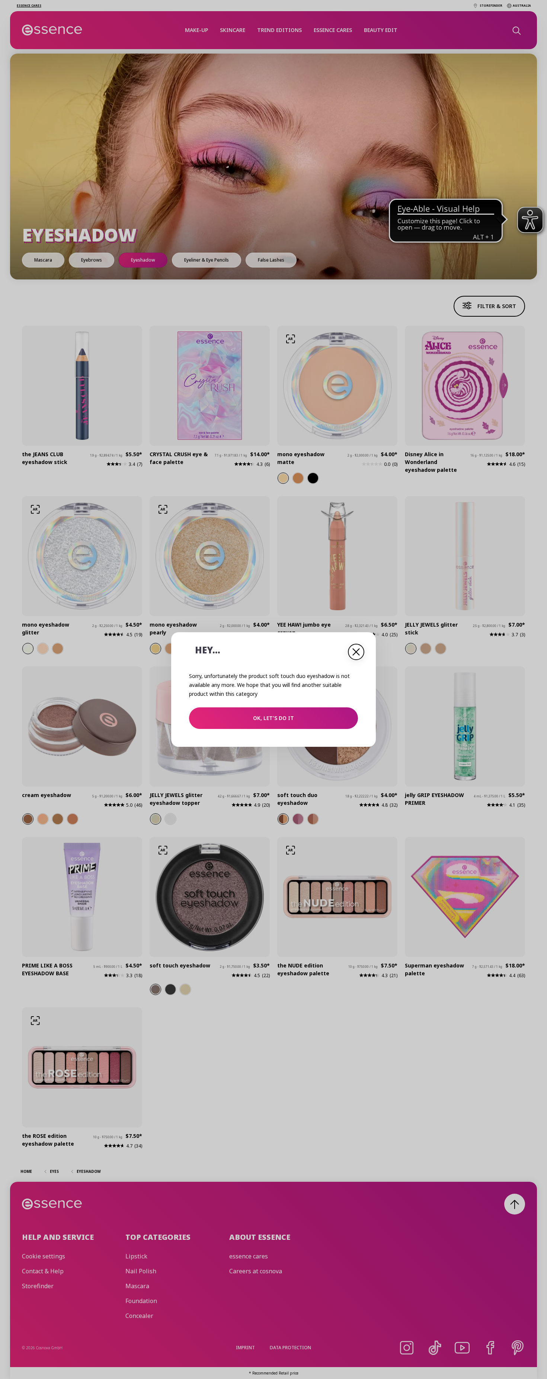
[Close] (356, 652)
